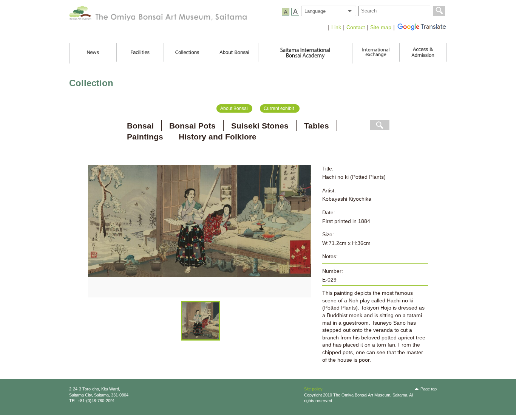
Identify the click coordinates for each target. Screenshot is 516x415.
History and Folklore (217, 136)
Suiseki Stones (260, 125)
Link (336, 27)
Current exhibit (279, 108)
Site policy (313, 389)
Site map (380, 27)
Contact (355, 27)
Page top (428, 389)
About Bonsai (234, 108)
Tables (316, 125)
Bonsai (140, 125)
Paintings (145, 136)
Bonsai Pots (192, 125)
